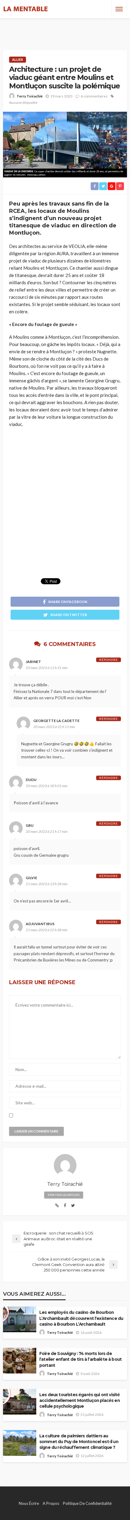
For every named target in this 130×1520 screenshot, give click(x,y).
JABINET (33, 661)
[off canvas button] (119, 9)
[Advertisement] (65, 28)
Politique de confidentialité (87, 1503)
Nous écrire (29, 1503)
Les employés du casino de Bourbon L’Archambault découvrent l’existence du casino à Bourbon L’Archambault (81, 1318)
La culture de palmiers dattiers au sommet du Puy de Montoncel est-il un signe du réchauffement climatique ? (78, 1441)
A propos (51, 1503)
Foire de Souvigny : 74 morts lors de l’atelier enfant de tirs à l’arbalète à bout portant (80, 1359)
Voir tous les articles (64, 1194)
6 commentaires (94, 96)
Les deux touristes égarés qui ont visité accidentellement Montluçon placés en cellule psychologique (79, 1400)
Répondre (108, 659)
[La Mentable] (25, 9)
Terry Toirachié (30, 96)
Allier (17, 59)
